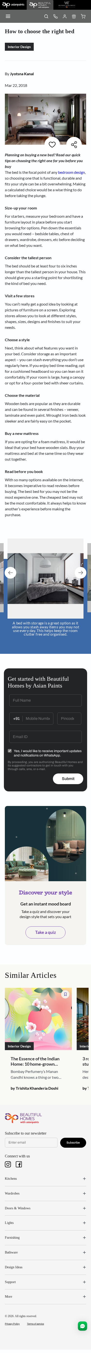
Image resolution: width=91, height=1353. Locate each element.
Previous (10, 573)
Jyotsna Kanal (22, 73)
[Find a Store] (73, 16)
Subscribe (73, 1142)
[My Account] (64, 16)
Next (80, 573)
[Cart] (83, 16)
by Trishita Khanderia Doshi (34, 1088)
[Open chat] (82, 1326)
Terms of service (35, 1323)
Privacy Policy (12, 1323)
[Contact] (55, 16)
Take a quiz (45, 932)
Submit (68, 779)
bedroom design (71, 172)
